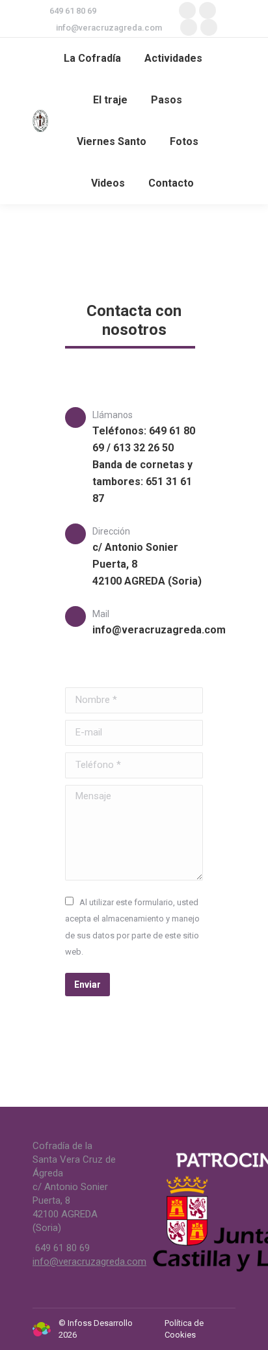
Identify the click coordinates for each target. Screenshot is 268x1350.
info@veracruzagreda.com (109, 28)
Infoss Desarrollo (100, 1323)
